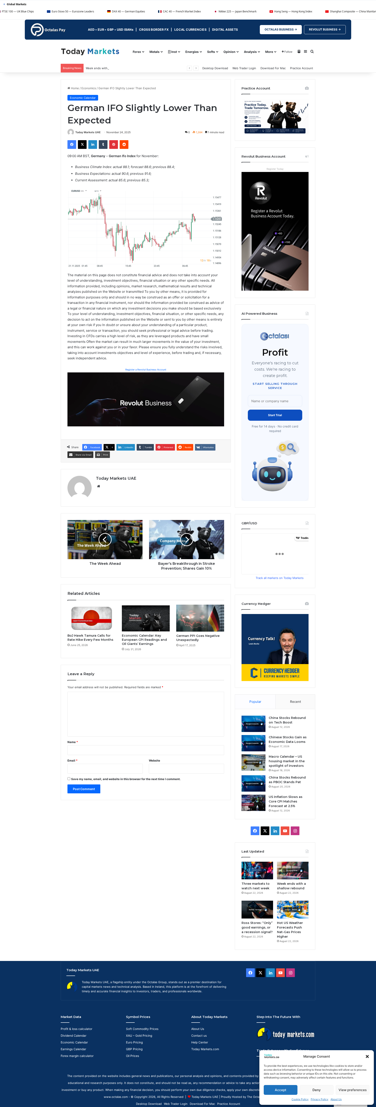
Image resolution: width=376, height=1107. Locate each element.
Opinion (229, 52)
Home (74, 88)
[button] (367, 1056)
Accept (280, 1090)
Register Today (275, 168)
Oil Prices (132, 1056)
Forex (137, 52)
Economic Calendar (83, 97)
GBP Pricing (134, 1049)
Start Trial (275, 415)
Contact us (199, 1035)
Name (72, 742)
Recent (295, 702)
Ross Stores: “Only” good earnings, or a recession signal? (257, 927)
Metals (154, 52)
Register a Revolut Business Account (145, 369)
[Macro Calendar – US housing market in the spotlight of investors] (253, 762)
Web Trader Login (244, 68)
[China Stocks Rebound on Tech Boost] (253, 724)
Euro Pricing (134, 1042)
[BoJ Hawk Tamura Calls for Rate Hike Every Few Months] (91, 618)
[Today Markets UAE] (90, 51)
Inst (174, 52)
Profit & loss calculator (76, 1029)
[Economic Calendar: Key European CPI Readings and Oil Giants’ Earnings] (146, 618)
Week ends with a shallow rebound (109, 68)
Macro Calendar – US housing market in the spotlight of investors (287, 761)
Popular (255, 702)
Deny (316, 1090)
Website (154, 760)
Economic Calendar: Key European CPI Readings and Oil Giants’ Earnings (144, 640)
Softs (211, 52)
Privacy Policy (319, 1099)
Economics (88, 88)
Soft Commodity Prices (142, 1029)
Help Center (199, 1042)
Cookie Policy (300, 1099)
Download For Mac (273, 68)
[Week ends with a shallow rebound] (293, 870)
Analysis (250, 52)
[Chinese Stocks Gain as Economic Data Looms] (253, 743)
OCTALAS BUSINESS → (281, 29)
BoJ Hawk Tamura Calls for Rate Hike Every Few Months (90, 638)
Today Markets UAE (88, 132)
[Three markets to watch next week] (257, 870)
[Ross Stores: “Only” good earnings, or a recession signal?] (257, 909)
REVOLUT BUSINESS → (325, 29)
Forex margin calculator (77, 1056)
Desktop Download (215, 68)
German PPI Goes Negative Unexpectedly (198, 638)
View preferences (353, 1090)
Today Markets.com (205, 1049)
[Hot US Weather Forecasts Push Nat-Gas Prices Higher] (293, 909)
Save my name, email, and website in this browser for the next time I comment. (126, 779)
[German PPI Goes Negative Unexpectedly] (200, 618)
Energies (192, 52)
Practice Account (301, 68)
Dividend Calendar (73, 1035)
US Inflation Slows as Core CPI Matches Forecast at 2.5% (285, 801)
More (269, 52)
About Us (336, 1099)
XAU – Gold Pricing (139, 1035)
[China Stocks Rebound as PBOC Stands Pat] (253, 783)
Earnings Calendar (73, 1049)
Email (72, 760)
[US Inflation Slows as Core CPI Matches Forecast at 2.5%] (253, 803)
